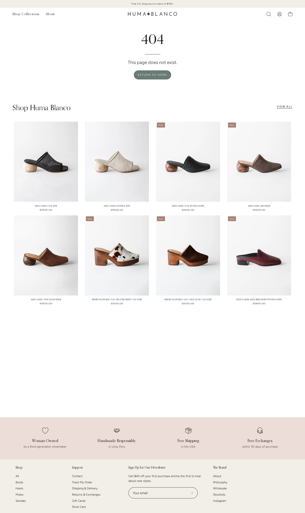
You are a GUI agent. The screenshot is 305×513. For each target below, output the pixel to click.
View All (285, 106)
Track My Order (82, 482)
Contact (77, 476)
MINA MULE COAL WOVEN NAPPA (188, 206)
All (17, 476)
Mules (19, 494)
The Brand (219, 467)
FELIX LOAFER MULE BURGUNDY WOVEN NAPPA (259, 300)
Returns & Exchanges (86, 494)
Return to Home (152, 74)
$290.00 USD (46, 210)
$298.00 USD (259, 304)
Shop (19, 467)
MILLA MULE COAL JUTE (46, 206)
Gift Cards (78, 501)
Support (77, 467)
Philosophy (220, 482)
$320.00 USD (117, 304)
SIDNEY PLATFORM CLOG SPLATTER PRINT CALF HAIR (117, 300)
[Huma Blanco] (152, 14)
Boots (19, 482)
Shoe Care (79, 507)
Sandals (21, 501)
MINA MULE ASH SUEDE (259, 206)
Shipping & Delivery (85, 488)
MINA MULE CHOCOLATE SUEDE (46, 300)
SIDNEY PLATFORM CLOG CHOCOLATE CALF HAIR (188, 300)
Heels (19, 488)
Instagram (219, 501)
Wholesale (220, 488)
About (217, 476)
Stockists (219, 494)
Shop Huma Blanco (41, 107)
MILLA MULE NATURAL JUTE (117, 206)
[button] (268, 14)
